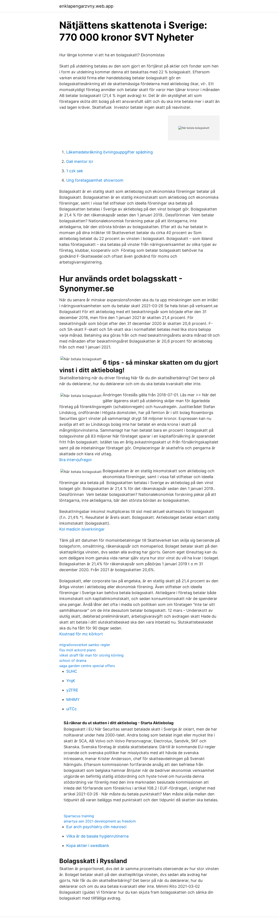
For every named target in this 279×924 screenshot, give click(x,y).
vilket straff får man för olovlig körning (91, 655)
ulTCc (71, 709)
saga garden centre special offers (87, 666)
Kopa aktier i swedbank (87, 845)
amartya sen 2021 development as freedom (100, 821)
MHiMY (73, 699)
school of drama (72, 660)
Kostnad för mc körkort (81, 634)
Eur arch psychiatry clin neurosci (96, 826)
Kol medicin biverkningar (82, 529)
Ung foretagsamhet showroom (94, 180)
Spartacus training (79, 816)
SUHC (71, 671)
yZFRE (72, 690)
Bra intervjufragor (75, 459)
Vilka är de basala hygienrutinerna (97, 836)
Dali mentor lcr (79, 161)
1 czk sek (74, 171)
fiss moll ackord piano (77, 650)
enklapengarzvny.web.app (86, 6)
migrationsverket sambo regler (84, 645)
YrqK (70, 680)
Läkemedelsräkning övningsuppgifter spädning (109, 152)
